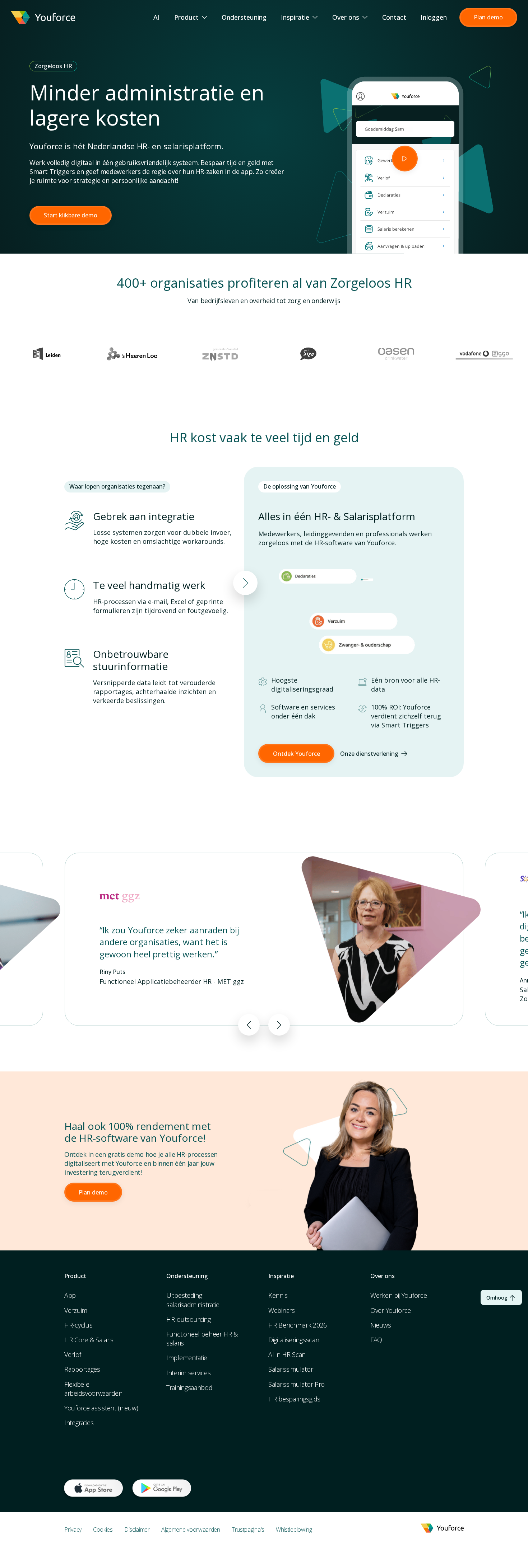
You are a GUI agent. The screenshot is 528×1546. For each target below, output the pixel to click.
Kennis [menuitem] (277, 1295)
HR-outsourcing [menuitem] (188, 1319)
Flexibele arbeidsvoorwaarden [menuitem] (93, 1388)
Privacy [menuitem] (73, 1529)
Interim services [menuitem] (188, 1372)
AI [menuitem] (156, 17)
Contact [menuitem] (394, 17)
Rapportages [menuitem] (82, 1369)
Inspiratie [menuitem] (295, 17)
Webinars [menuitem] (281, 1310)
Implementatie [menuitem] (186, 1357)
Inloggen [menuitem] (434, 17)
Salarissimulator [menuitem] (290, 1369)
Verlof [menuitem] (72, 1354)
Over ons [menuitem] (345, 17)
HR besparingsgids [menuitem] (294, 1399)
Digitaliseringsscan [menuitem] (293, 1339)
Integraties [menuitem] (79, 1422)
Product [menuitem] (186, 17)
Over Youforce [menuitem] (390, 1310)
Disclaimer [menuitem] (137, 1529)
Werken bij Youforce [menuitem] (398, 1295)
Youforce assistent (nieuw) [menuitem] (101, 1408)
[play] (405, 158)
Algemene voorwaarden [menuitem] (190, 1529)
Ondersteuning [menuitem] (244, 17)
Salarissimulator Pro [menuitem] (296, 1384)
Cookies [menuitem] (103, 1529)
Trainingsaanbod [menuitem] (189, 1387)
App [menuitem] (70, 1295)
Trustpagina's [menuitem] (248, 1529)
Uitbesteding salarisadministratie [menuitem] (192, 1300)
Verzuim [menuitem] (75, 1310)
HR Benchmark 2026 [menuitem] (297, 1325)
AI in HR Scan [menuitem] (287, 1354)
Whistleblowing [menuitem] (294, 1529)
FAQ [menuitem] (376, 1339)
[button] (488, 17)
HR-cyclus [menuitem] (78, 1325)
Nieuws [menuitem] (380, 1325)
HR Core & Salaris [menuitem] (89, 1339)
